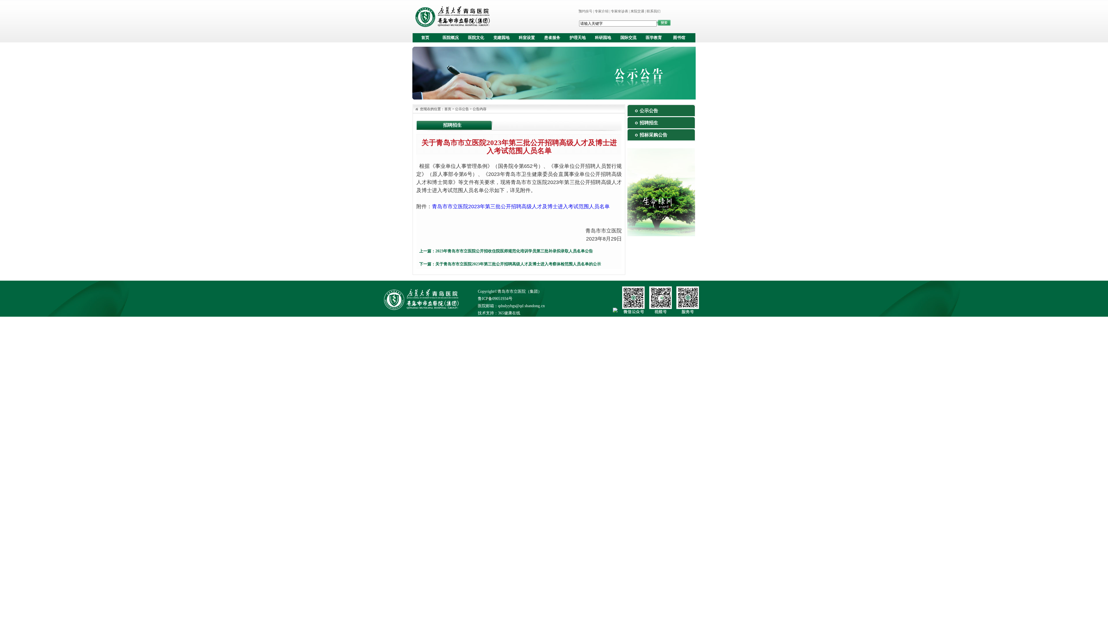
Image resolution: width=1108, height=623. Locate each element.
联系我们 (653, 11)
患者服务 (552, 37)
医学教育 (654, 37)
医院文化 (476, 37)
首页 (425, 37)
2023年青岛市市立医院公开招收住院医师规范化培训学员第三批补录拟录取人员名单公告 (514, 251)
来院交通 (637, 11)
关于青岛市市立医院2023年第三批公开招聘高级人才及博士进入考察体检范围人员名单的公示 (518, 264)
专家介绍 (602, 11)
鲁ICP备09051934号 (495, 299)
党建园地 (501, 37)
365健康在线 (509, 313)
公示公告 (462, 109)
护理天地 (578, 37)
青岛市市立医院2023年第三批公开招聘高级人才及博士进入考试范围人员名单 (521, 206)
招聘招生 (649, 122)
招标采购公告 (653, 134)
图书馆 (679, 37)
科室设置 (527, 37)
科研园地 (603, 37)
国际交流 (628, 37)
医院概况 (451, 37)
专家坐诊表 (619, 11)
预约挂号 (585, 11)
